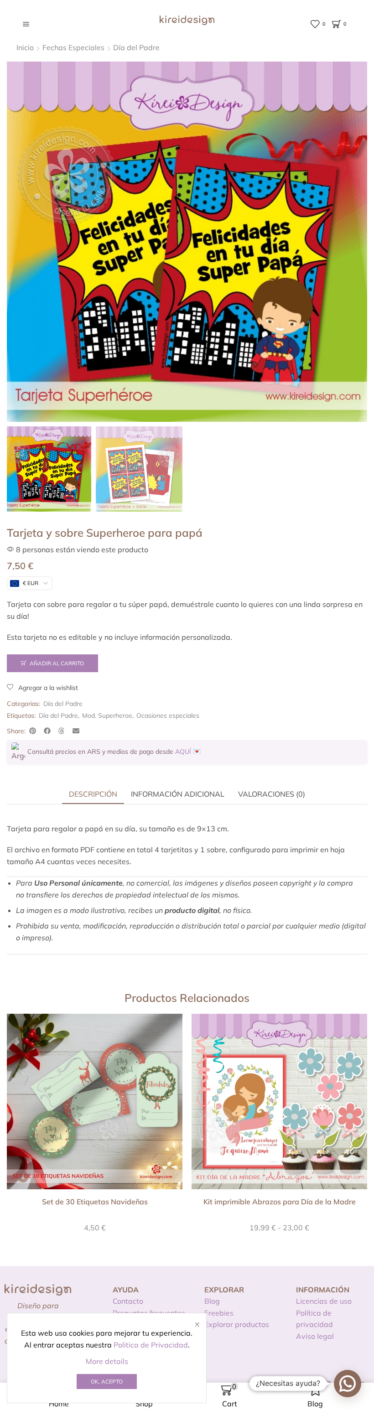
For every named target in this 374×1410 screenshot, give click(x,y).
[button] (33, 731)
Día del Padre (136, 47)
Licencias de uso (324, 1301)
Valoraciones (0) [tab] (271, 793)
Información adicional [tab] (177, 793)
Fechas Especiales (73, 47)
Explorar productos (236, 1324)
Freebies (219, 1312)
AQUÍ (183, 751)
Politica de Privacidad (151, 1344)
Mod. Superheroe (107, 715)
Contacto (128, 1301)
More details (107, 1361)
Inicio (25, 47)
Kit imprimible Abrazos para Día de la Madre (279, 1201)
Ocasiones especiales (167, 715)
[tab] (93, 794)
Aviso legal (315, 1336)
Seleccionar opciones (279, 1105)
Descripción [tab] (93, 793)
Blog (212, 1301)
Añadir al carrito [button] (95, 1105)
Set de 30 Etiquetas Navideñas (95, 1201)
